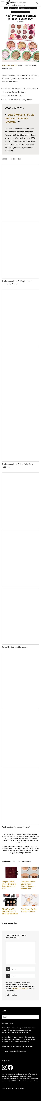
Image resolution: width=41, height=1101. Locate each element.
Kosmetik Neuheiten (26, 8)
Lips (35, 8)
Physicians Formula (23, 12)
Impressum (5, 1088)
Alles (6, 8)
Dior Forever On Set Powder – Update (29, 910)
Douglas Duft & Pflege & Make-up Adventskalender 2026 (9, 885)
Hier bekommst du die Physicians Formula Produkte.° (19, 118)
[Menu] (2, 3)
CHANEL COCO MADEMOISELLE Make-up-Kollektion (10, 911)
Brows (11, 8)
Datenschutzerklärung (20, 988)
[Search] (37, 3)
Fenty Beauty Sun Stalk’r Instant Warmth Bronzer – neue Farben (28, 885)
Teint (13, 12)
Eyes (16, 8)
